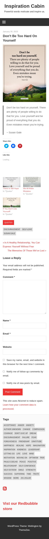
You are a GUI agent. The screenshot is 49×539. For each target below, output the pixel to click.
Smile (21, 470)
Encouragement (12, 229)
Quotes (8, 222)
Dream (33, 433)
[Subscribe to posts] (5, 489)
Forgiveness (10, 441)
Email (7, 333)
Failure (26, 437)
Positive (32, 462)
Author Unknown (12, 429)
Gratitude (37, 441)
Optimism (33, 458)
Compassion (38, 429)
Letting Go (9, 454)
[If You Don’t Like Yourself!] (11, 202)
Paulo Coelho (11, 462)
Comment (9, 277)
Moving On (22, 458)
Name (7, 320)
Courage (8, 433)
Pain (42, 458)
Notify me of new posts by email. (23, 383)
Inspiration (9, 450)
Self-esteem (10, 470)
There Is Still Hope (11, 188)
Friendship (24, 441)
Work (16, 478)
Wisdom (7, 478)
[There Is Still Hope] (11, 182)
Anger (21, 425)
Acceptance (10, 425)
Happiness (9, 446)
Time (29, 474)
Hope (28, 446)
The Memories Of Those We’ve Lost (26, 250)
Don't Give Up (21, 433)
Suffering (19, 474)
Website (7, 347)
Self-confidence (27, 466)
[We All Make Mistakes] (32, 182)
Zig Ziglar (26, 478)
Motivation (9, 458)
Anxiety (30, 425)
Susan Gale (9, 233)
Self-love (27, 229)
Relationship (10, 466)
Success (8, 474)
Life (18, 454)
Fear (34, 437)
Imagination (39, 446)
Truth (36, 474)
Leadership (34, 450)
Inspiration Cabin (24, 6)
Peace (23, 462)
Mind (31, 454)
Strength (31, 470)
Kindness (21, 450)
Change (26, 429)
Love (24, 454)
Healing (20, 446)
